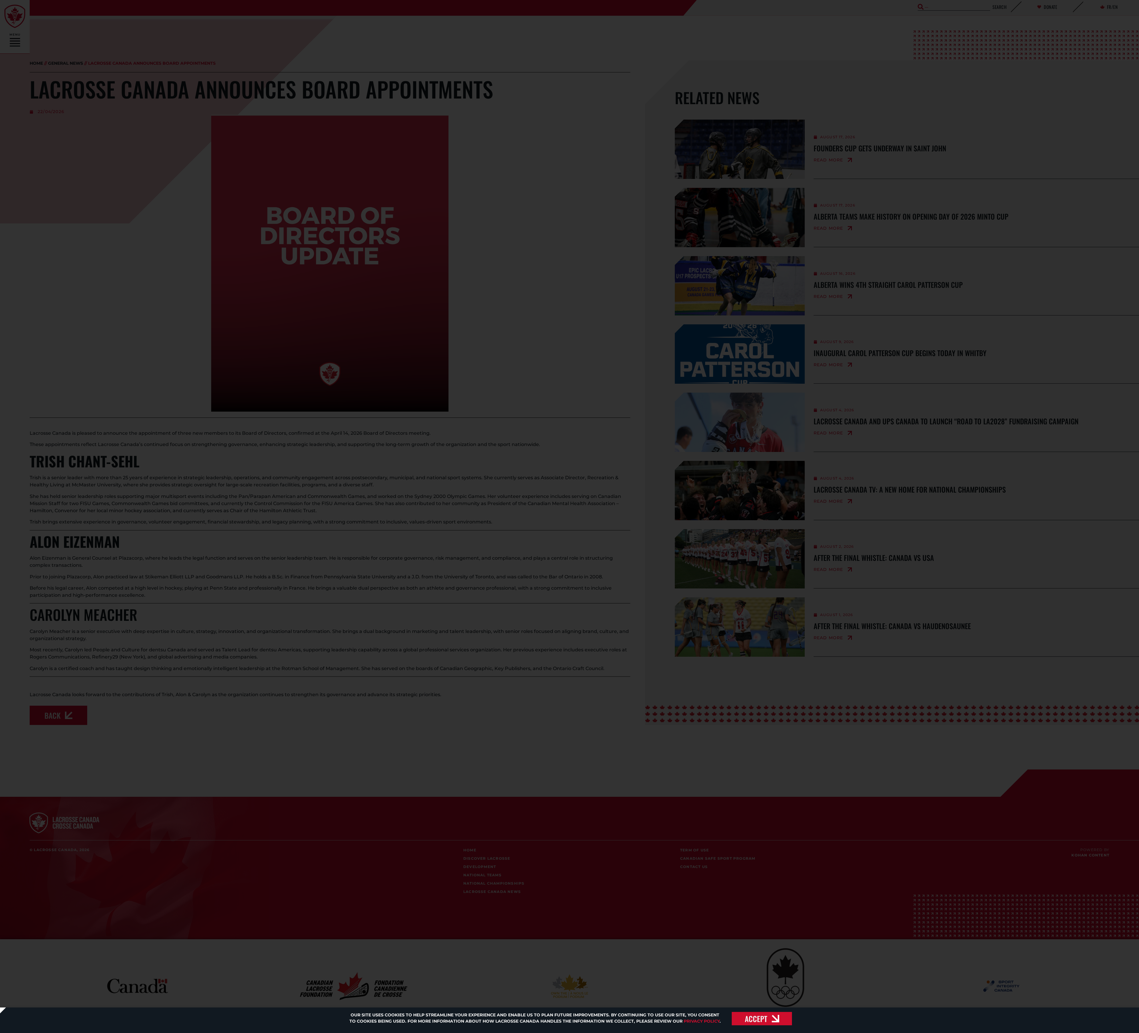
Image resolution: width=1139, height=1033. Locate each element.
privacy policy (702, 1021)
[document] (569, 516)
